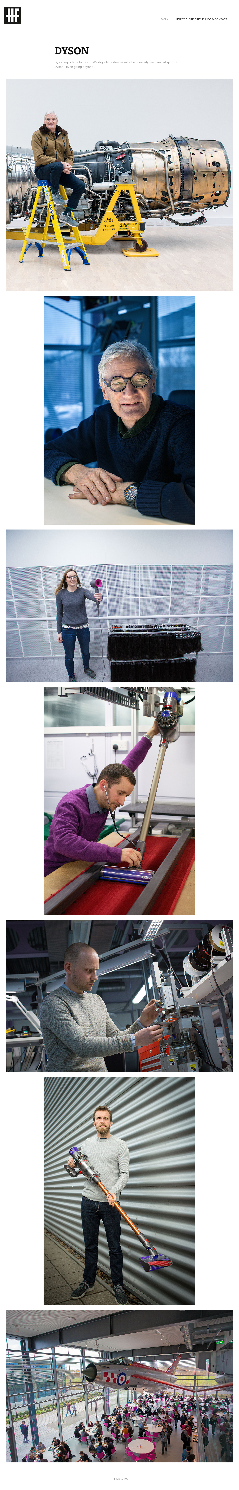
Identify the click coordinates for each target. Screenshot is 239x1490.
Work (164, 19)
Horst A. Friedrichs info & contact (201, 19)
